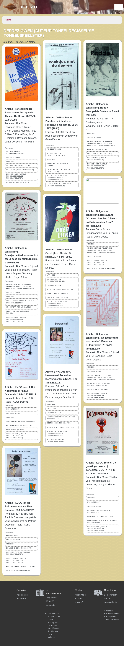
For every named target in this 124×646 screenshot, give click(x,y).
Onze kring (110, 590)
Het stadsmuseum (53, 591)
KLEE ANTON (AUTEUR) (15, 429)
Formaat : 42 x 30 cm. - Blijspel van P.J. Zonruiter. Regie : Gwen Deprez (102, 356)
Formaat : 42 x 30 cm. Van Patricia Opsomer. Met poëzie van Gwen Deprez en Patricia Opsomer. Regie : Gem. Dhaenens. (20, 521)
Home (8, 20)
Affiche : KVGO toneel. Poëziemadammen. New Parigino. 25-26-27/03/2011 (20, 506)
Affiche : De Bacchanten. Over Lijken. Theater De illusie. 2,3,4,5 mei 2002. (59, 253)
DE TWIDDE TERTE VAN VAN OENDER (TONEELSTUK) (98, 384)
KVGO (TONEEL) (12, 409)
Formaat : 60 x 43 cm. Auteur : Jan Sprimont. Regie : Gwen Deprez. (61, 264)
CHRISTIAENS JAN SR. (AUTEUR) (60, 427)
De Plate (29, 7)
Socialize (21, 590)
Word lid (109, 611)
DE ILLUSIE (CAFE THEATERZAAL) (20, 170)
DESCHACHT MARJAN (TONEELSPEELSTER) (55, 440)
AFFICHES (10, 161)
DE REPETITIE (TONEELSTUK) (18, 166)
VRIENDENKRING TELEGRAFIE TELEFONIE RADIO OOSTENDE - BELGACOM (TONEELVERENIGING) (20, 286)
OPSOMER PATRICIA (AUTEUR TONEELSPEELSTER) (18, 553)
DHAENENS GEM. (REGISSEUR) (19, 548)
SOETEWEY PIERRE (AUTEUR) (99, 154)
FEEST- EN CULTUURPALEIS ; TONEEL (18, 312)
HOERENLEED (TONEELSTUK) (59, 423)
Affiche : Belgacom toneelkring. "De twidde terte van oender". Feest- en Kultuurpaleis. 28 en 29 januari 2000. (102, 341)
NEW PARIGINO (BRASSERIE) (18, 570)
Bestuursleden (112, 614)
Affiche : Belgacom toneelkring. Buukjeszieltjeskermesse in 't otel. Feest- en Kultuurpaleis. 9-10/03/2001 (21, 255)
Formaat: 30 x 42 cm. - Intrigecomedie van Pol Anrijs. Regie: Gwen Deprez (102, 233)
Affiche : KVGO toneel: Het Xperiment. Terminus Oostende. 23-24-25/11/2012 (20, 391)
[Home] (11, 7)
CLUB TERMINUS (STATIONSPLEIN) (20, 421)
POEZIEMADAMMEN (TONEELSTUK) (20, 566)
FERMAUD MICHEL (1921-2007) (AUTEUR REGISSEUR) (59, 185)
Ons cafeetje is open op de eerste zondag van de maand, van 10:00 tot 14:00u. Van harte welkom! (54, 625)
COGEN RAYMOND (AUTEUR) (17, 182)
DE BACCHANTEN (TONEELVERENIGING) (15, 152)
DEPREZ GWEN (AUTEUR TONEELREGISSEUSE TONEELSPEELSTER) (16, 176)
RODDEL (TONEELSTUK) (97, 149)
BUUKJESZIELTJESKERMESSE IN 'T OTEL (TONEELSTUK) (20, 302)
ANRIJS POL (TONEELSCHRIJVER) (101, 268)
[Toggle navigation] (118, 7)
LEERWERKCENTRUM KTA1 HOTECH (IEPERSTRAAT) (61, 418)
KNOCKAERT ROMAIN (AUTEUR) (19, 307)
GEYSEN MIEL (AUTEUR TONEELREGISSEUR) (96, 159)
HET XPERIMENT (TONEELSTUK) (19, 425)
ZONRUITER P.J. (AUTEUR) (98, 389)
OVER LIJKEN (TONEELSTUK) (58, 293)
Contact (79, 590)
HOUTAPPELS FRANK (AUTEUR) (100, 516)
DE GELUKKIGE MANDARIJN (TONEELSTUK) (98, 511)
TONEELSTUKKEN (13, 157)
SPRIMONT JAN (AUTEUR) (57, 297)
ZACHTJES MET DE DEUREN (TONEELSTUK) (58, 170)
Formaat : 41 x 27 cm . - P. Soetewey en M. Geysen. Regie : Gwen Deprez (102, 122)
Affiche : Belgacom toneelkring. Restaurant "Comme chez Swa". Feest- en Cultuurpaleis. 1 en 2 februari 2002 (101, 218)
